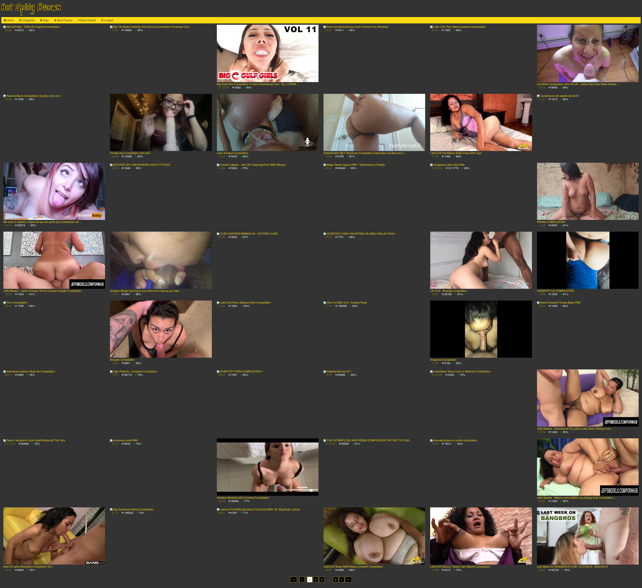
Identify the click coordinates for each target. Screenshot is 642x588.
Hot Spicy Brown (31, 7)
